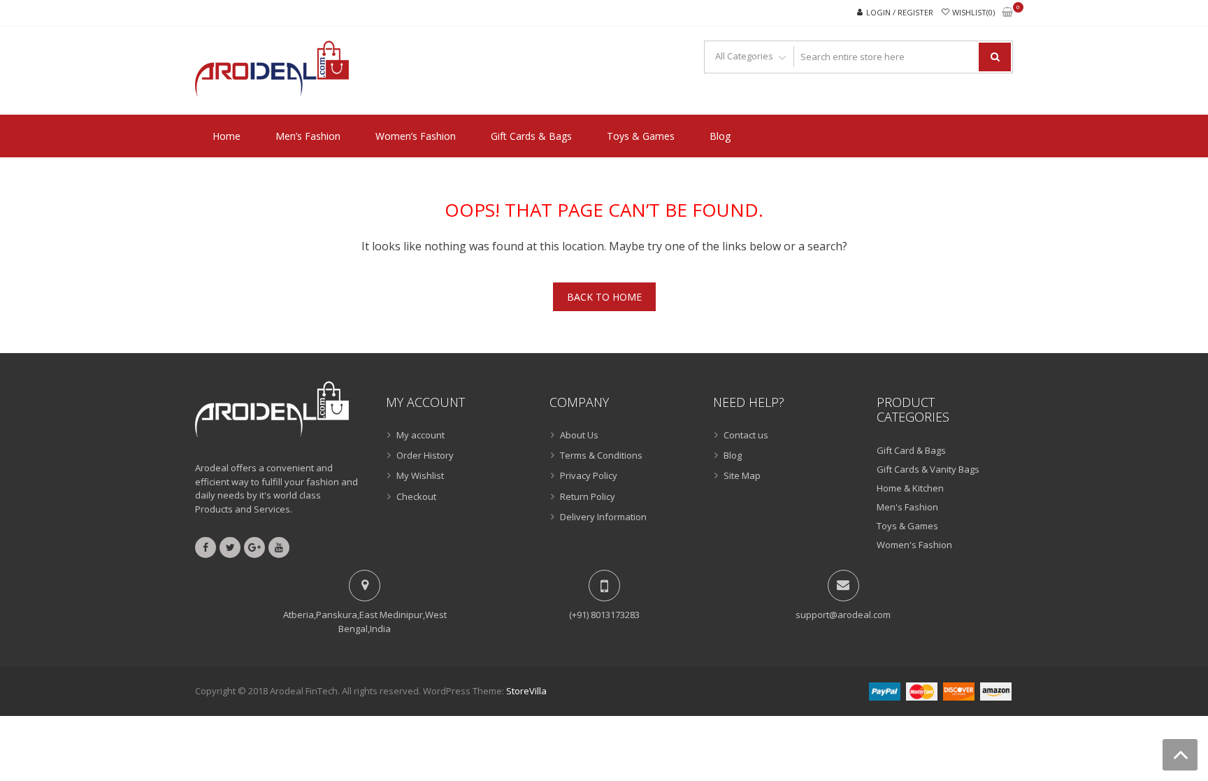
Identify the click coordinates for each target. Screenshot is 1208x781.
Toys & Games (641, 136)
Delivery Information (603, 516)
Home (226, 136)
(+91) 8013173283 (604, 614)
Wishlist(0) (973, 12)
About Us (579, 435)
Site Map (742, 475)
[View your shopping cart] (1007, 13)
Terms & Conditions (601, 455)
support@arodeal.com (843, 614)
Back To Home (604, 296)
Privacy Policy (588, 475)
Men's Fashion (907, 507)
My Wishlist (420, 475)
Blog (720, 136)
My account (420, 435)
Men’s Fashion (307, 136)
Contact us (746, 435)
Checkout (416, 496)
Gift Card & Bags (911, 450)
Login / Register (899, 12)
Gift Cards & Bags (531, 136)
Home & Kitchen (910, 488)
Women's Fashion (914, 544)
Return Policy (587, 496)
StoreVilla (526, 691)
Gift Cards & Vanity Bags (928, 469)
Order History (425, 455)
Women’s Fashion (415, 136)
